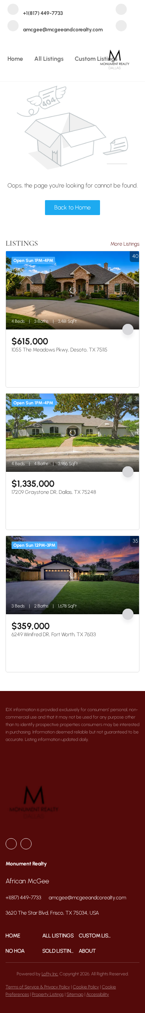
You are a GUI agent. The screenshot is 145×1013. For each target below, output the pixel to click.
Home (15, 58)
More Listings (124, 244)
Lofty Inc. (50, 973)
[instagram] (121, 26)
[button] (24, 936)
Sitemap (75, 994)
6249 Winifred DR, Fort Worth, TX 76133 (54, 634)
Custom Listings (96, 58)
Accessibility (97, 994)
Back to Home (72, 207)
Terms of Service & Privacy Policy (38, 987)
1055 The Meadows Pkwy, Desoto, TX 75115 (59, 350)
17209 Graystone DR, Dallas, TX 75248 (54, 492)
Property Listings (48, 994)
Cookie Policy (86, 987)
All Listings (49, 58)
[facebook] (121, 10)
